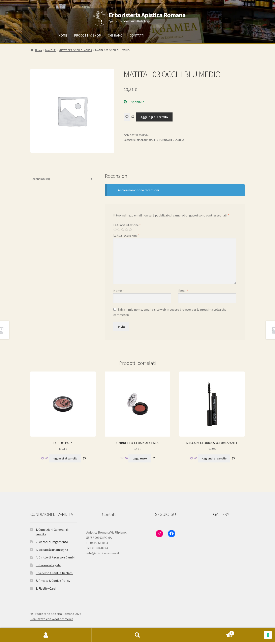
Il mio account (46, 635)
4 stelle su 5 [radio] (126, 229)
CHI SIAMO (115, 35)
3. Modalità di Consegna (52, 550)
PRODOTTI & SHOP (87, 35)
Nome (118, 291)
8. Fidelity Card (46, 588)
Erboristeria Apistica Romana (147, 15)
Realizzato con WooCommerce (51, 619)
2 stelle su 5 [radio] (118, 229)
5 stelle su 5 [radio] (130, 229)
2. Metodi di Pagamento (52, 542)
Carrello (208, 632)
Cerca (137, 635)
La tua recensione (126, 235)
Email (183, 291)
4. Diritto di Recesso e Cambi (55, 557)
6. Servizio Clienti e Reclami (54, 573)
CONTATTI (137, 35)
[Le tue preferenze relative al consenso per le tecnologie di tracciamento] (268, 635)
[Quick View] (47, 458)
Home (38, 50)
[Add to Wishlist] (127, 117)
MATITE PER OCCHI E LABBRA (75, 50)
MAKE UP (50, 50)
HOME (62, 35)
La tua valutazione (127, 225)
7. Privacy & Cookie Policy (53, 581)
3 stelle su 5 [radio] (122, 229)
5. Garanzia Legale (48, 565)
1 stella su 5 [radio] (115, 229)
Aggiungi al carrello (154, 117)
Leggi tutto (139, 458)
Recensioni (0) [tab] (40, 179)
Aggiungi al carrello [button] (65, 458)
